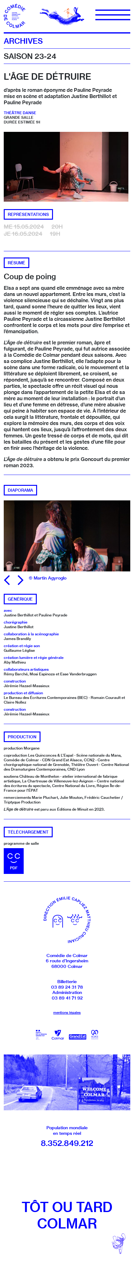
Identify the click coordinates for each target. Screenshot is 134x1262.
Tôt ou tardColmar (67, 1215)
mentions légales (67, 1012)
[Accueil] (16, 15)
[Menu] (113, 15)
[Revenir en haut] (119, 1244)
